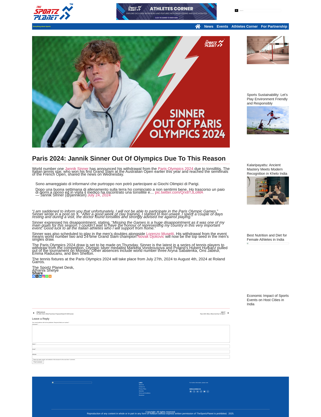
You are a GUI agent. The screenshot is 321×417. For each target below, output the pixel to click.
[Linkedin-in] (197, 391)
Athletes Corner (244, 26)
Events (222, 26)
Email (34, 349)
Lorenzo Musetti (160, 234)
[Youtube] (204, 391)
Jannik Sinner (76, 168)
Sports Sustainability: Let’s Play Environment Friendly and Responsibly (267, 99)
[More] (50, 276)
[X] (37, 276)
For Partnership (274, 26)
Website (34, 354)
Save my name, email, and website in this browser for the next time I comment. (54, 359)
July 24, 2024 (99, 195)
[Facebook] (33, 276)
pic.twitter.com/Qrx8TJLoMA (179, 192)
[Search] (236, 10)
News (208, 26)
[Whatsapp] (46, 276)
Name (34, 344)
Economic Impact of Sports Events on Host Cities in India (268, 300)
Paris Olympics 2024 (175, 168)
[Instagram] (43, 276)
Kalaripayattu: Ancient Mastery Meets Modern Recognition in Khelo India (267, 169)
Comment (35, 324)
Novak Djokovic (151, 236)
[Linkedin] (40, 276)
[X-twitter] (194, 391)
